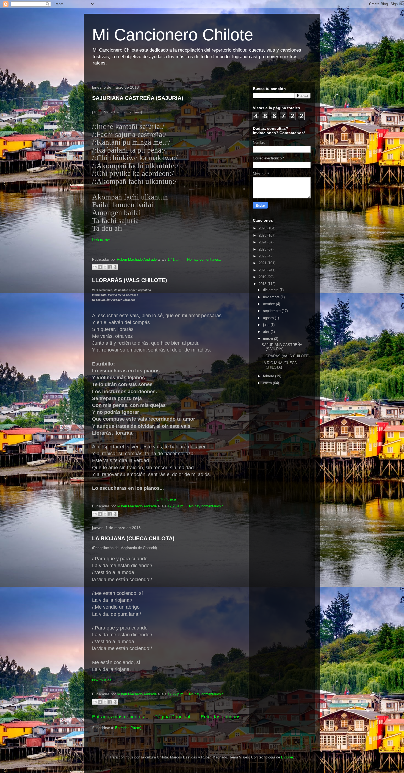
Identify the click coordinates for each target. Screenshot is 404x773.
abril (267, 332)
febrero (269, 376)
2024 (263, 242)
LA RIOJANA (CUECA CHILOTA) (133, 538)
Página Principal (172, 716)
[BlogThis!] (100, 267)
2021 (263, 263)
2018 (263, 284)
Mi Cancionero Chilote (172, 35)
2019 (263, 277)
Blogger (287, 757)
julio (266, 325)
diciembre (271, 290)
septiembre (272, 311)
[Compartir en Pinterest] (115, 267)
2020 (263, 270)
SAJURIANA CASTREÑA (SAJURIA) (137, 98)
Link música (101, 240)
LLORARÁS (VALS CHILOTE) (129, 280)
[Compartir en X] (105, 267)
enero (268, 383)
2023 (263, 249)
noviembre (272, 297)
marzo (268, 339)
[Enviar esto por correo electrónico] (94, 267)
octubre (269, 304)
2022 (263, 256)
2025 (263, 235)
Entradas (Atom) (128, 728)
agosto (269, 318)
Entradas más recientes (118, 716)
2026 (263, 228)
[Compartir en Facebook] (110, 267)
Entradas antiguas (220, 716)
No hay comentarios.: (204, 259)
